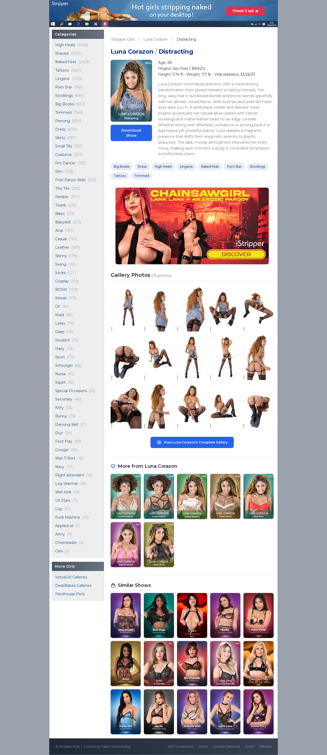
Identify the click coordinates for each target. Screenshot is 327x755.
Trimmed (63, 112)
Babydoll (63, 222)
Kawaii (60, 298)
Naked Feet (65, 62)
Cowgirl (61, 450)
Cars (59, 551)
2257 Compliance (180, 746)
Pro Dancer (65, 163)
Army (60, 534)
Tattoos (62, 70)
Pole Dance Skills (70, 180)
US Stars (62, 500)
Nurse (60, 374)
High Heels (65, 45)
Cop (58, 509)
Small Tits (63, 146)
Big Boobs (64, 104)
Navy (59, 466)
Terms (249, 746)
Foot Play (63, 441)
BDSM (61, 289)
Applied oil (64, 525)
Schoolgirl (64, 365)
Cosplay (62, 281)
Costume (63, 154)
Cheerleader (66, 542)
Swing (60, 264)
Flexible (61, 197)
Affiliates (265, 746)
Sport (60, 357)
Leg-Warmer (66, 483)
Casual (61, 239)
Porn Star (63, 87)
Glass (59, 331)
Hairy (59, 348)
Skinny (61, 256)
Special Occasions (71, 390)
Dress (60, 129)
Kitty (59, 407)
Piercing (62, 121)
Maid (59, 315)
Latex (60, 323)
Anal (59, 230)
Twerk (60, 205)
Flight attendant (69, 475)
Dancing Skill (66, 424)
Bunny (61, 416)
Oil (57, 306)
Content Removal (227, 746)
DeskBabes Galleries (73, 585)
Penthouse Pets (70, 594)
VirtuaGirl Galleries (71, 577)
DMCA (203, 746)
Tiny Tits (62, 188)
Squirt (60, 382)
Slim (59, 171)
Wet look (63, 492)
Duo (59, 433)
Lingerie (62, 78)
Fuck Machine (67, 517)
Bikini (60, 213)
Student (62, 340)
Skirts (60, 137)
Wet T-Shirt (65, 458)
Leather (62, 247)
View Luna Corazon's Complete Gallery (196, 442)
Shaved (61, 53)
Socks (60, 272)
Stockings (64, 95)
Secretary (63, 399)
